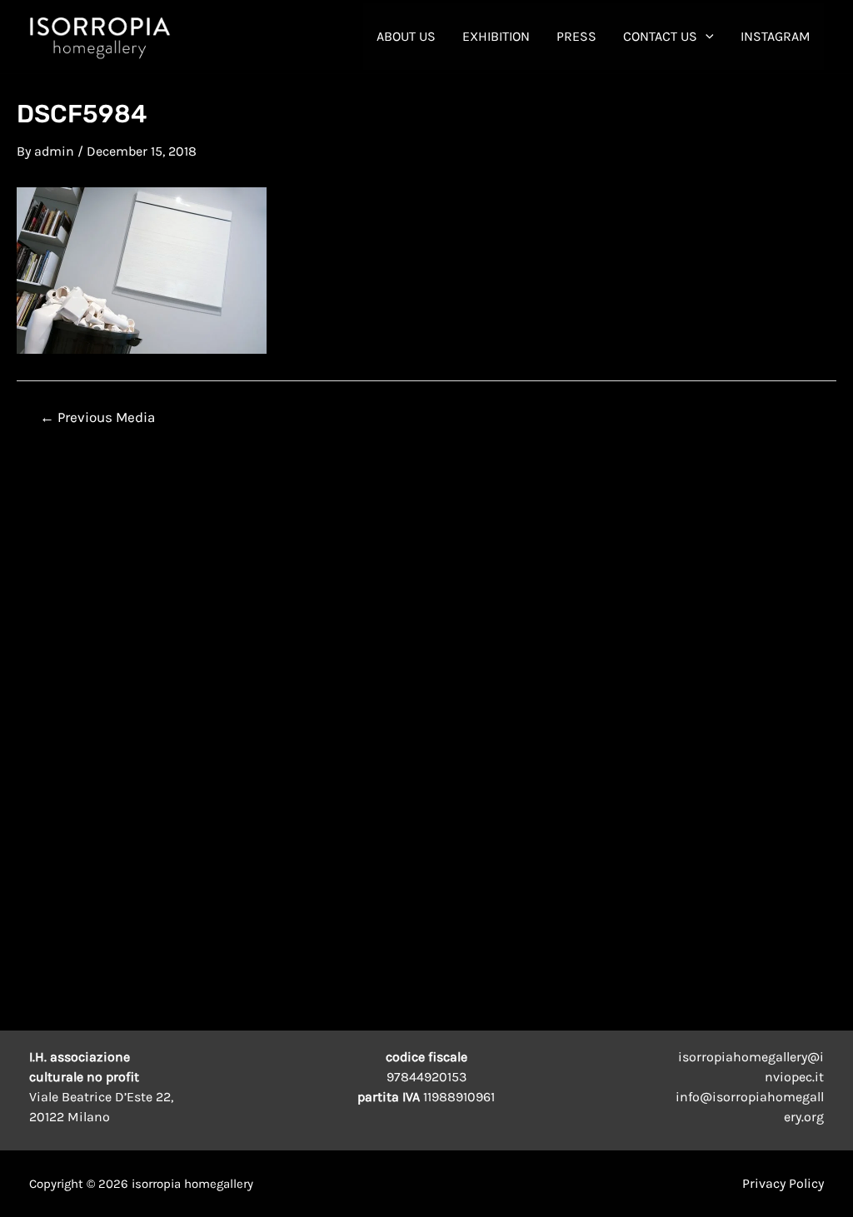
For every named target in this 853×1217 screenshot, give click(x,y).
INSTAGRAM (776, 36)
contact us (660, 36)
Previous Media (97, 417)
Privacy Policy (783, 1183)
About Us (406, 36)
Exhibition (496, 36)
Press (576, 36)
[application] (705, 36)
